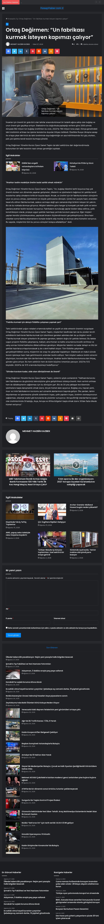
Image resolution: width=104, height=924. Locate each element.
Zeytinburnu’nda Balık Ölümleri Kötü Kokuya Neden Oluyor (32, 702)
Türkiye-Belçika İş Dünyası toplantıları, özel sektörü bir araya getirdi (51, 552)
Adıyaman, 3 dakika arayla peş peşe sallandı (38, 2)
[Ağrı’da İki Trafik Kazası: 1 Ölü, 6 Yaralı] (13, 724)
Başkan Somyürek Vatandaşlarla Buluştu (41, 743)
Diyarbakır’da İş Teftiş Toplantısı (16, 523)
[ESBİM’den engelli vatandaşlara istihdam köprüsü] (13, 166)
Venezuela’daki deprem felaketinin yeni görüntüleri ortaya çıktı (51, 709)
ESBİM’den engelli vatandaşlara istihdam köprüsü (33, 166)
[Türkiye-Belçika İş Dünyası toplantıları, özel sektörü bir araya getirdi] (52, 539)
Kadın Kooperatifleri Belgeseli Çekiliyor (40, 732)
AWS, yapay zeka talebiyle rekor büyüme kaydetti (18, 533)
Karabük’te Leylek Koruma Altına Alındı (24, 682)
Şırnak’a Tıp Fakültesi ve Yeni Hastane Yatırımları (28, 664)
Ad (7, 609)
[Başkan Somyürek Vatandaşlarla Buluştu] (13, 747)
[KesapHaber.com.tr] (52, 8)
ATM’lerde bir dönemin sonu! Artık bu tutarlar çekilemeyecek (50, 789)
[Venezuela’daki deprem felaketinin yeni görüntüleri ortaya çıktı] (13, 713)
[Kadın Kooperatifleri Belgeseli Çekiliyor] (13, 735)
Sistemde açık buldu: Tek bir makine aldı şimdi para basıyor (83, 552)
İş (17, 19)
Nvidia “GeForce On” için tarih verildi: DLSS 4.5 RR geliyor (48, 823)
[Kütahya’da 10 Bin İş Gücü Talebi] (61, 166)
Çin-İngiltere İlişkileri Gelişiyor (52, 522)
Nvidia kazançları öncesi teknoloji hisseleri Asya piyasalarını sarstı (36, 696)
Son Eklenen (52, 647)
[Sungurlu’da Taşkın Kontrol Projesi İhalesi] (13, 803)
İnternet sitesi (59, 618)
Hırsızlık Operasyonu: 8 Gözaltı (36, 834)
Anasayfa (11, 19)
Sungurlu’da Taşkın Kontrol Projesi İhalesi (41, 800)
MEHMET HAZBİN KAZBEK (20, 44)
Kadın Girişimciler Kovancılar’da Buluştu (40, 845)
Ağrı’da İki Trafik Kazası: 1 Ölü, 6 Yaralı (39, 721)
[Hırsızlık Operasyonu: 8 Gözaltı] (13, 837)
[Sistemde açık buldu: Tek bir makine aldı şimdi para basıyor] (84, 539)
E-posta (9, 618)
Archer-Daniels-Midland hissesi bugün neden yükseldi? (84, 506)
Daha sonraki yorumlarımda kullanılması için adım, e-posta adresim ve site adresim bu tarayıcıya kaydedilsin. (52, 628)
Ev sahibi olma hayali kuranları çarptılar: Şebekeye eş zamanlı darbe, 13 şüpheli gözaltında (48, 689)
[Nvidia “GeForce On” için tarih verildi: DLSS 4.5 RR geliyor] (13, 826)
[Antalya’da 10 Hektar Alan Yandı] (13, 758)
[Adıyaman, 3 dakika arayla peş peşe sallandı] (13, 674)
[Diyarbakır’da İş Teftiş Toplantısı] (20, 512)
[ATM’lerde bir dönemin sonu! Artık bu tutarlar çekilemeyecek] (13, 792)
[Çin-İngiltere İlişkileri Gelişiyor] (52, 512)
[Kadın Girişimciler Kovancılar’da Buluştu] (13, 849)
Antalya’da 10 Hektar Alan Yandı (36, 755)
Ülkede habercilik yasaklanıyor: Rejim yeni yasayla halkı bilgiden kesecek (39, 657)
